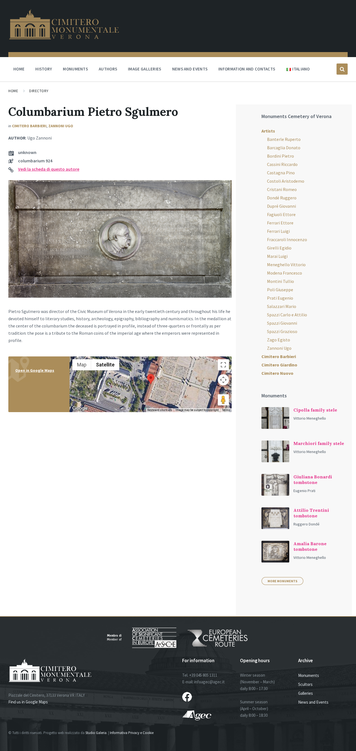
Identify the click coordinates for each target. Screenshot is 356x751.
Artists (268, 131)
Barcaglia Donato (283, 147)
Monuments (75, 69)
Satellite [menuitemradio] (105, 365)
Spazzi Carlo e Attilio (287, 314)
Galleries (305, 693)
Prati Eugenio (280, 298)
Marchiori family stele (318, 443)
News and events (190, 69)
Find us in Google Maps (28, 701)
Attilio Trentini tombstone (311, 512)
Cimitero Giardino (279, 365)
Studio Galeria (96, 732)
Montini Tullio (280, 281)
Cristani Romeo (282, 189)
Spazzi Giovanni (282, 323)
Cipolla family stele (315, 410)
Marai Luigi (277, 256)
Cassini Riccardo (282, 164)
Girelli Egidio (279, 248)
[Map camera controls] (223, 379)
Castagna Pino (281, 172)
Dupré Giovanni (281, 206)
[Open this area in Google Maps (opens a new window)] (80, 408)
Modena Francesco (284, 273)
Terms (226, 410)
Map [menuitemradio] (81, 365)
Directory (39, 91)
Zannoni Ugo (60, 125)
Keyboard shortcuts (159, 410)
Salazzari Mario (281, 306)
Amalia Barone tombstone (310, 546)
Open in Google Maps (34, 370)
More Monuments (282, 581)
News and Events (313, 702)
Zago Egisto (278, 340)
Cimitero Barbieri (29, 125)
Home (13, 91)
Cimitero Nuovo (277, 373)
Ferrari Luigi (278, 231)
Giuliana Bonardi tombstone (312, 479)
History (43, 69)
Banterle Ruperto (284, 139)
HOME (18, 69)
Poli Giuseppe (280, 289)
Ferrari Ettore (280, 223)
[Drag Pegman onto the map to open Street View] (223, 399)
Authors (108, 69)
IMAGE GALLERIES (144, 69)
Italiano (301, 69)
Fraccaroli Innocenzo (287, 239)
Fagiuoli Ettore (281, 214)
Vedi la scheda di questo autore (48, 169)
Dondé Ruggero (281, 197)
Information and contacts (246, 69)
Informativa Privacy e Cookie (132, 732)
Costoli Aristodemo (285, 181)
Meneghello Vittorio (286, 264)
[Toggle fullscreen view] (223, 364)
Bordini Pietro (280, 156)
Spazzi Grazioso (282, 331)
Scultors (305, 684)
